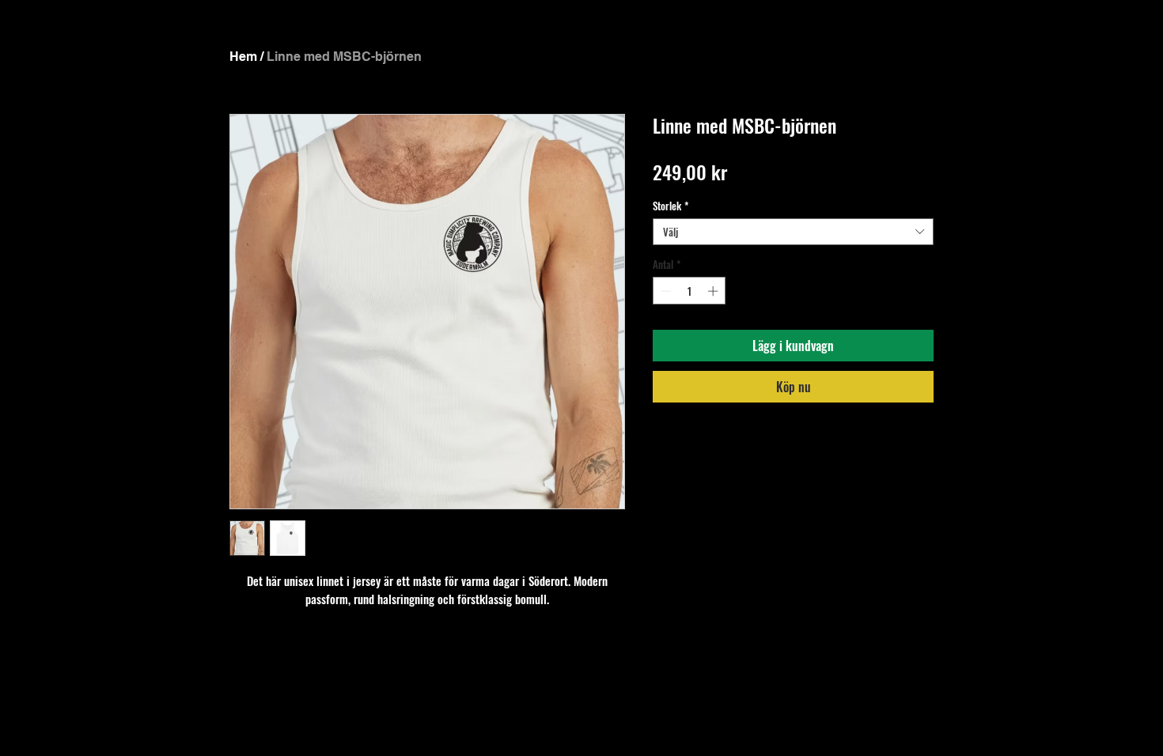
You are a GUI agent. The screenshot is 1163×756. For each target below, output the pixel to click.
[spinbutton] (689, 291)
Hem (243, 56)
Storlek (670, 205)
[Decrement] (664, 291)
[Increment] (714, 291)
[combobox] (793, 231)
